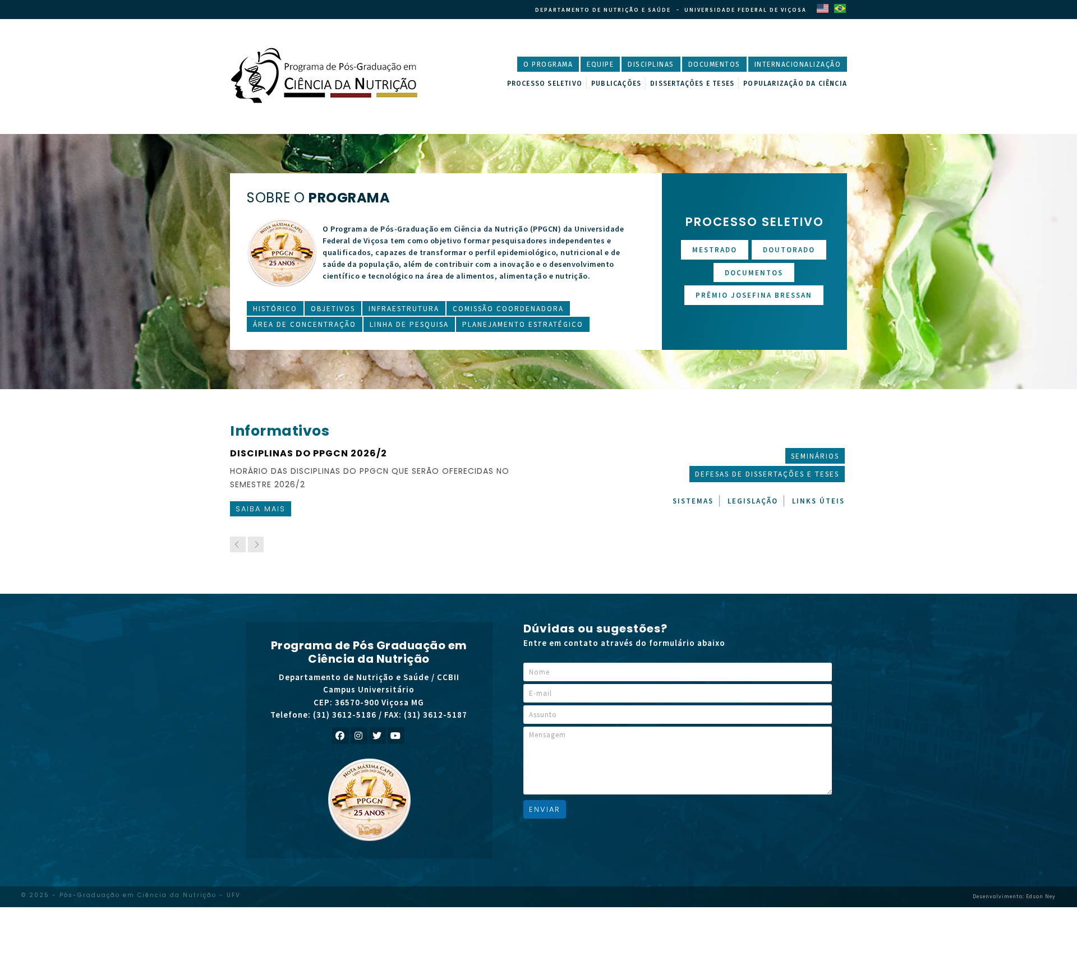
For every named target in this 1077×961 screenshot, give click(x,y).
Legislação (753, 501)
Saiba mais (272, 508)
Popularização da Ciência (795, 83)
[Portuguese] (839, 8)
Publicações (616, 83)
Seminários (815, 456)
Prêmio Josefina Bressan (754, 295)
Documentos (714, 64)
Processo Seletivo (544, 83)
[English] (822, 8)
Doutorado (789, 250)
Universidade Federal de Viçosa (745, 9)
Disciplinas (651, 64)
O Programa (548, 64)
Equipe (600, 64)
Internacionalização (797, 64)
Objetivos (333, 308)
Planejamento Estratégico (522, 324)
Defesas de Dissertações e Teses (767, 474)
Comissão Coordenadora (508, 308)
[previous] (238, 544)
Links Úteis (818, 501)
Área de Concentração (304, 324)
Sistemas (693, 501)
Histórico (275, 308)
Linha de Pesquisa (409, 324)
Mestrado (714, 250)
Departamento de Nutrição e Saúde (603, 9)
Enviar (544, 809)
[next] (256, 544)
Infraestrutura (404, 308)
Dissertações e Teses (692, 83)
